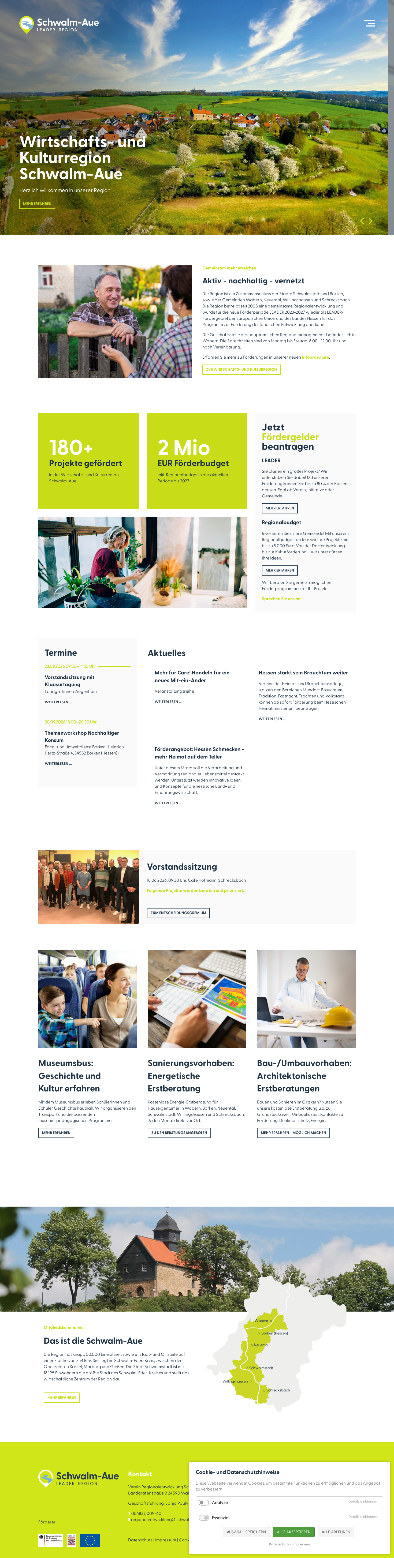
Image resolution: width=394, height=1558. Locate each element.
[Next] (371, 221)
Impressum (165, 1540)
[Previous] (362, 221)
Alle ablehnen (336, 1532)
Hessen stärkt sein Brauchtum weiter (303, 672)
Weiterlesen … (58, 705)
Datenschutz (140, 1540)
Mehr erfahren (37, 204)
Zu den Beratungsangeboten (179, 1133)
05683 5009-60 (146, 1513)
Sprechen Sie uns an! (282, 599)
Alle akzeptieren (294, 1532)
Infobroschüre (315, 357)
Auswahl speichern (246, 1532)
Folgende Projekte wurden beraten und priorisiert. (195, 890)
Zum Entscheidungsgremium (178, 913)
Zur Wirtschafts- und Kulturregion (241, 369)
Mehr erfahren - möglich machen (293, 1133)
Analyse (220, 1502)
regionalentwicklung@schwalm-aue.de (169, 1520)
